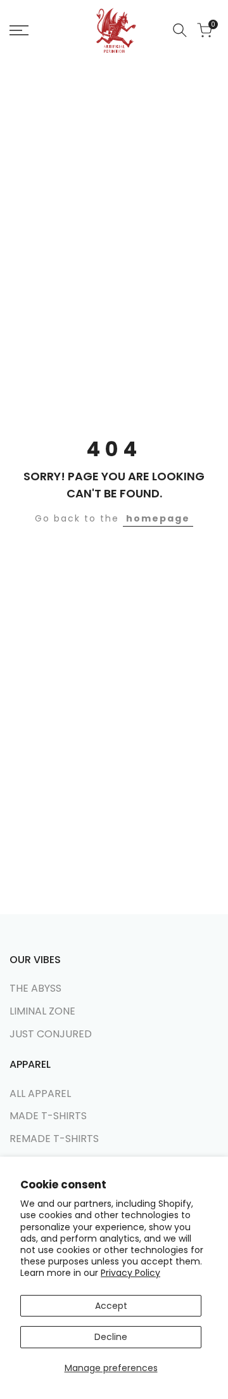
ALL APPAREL (40, 1093)
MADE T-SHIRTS (48, 1115)
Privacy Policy (130, 1272)
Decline (110, 1336)
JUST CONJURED (51, 1034)
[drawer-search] (180, 30)
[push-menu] (19, 30)
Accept (111, 1305)
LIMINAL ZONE (42, 1011)
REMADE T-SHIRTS (54, 1138)
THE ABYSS (35, 988)
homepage (158, 518)
